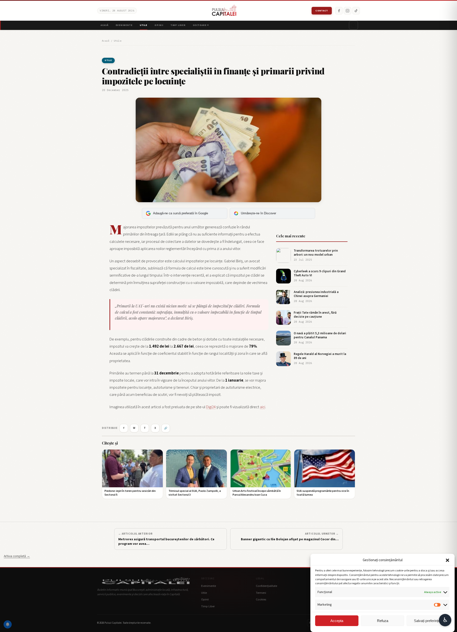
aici (262, 407)
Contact (321, 10)
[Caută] (353, 25)
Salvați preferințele (428, 621)
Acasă (105, 25)
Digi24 (211, 407)
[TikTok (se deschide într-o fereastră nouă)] (356, 10)
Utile (144, 25)
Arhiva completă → (17, 556)
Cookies (261, 599)
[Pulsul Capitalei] (224, 11)
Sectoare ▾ (201, 25)
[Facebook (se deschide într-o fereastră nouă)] (339, 10)
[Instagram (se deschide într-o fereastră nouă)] (347, 10)
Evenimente (124, 25)
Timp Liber (178, 25)
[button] (447, 560)
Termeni (261, 593)
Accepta (336, 621)
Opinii (158, 25)
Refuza (382, 621)
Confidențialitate (266, 586)
